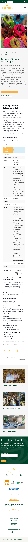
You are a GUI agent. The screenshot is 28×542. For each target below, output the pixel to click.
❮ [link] (13, 273)
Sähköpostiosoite (5, 453)
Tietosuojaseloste (17, 539)
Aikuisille (3, 96)
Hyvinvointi (9, 96)
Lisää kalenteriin (11, 350)
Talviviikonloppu (21, 359)
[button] (13, 150)
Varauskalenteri (14, 499)
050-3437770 (14, 523)
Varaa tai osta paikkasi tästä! (9, 92)
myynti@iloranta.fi (14, 524)
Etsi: (7, 144)
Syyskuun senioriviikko (13, 385)
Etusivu (3, 53)
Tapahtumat (9, 53)
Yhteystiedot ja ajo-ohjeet (14, 529)
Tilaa (4, 460)
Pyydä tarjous (14, 509)
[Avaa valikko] (24, 7)
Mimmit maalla (9, 432)
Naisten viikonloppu (11, 409)
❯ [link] (23, 273)
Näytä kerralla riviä (10, 141)
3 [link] (21, 273)
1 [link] (16, 273)
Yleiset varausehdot (7, 539)
